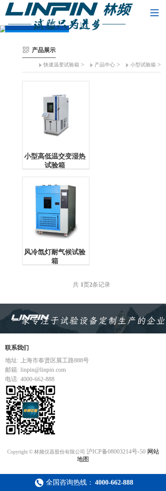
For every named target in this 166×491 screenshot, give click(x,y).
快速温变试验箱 (61, 65)
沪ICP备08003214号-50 (116, 451)
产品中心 (104, 65)
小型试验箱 (143, 65)
